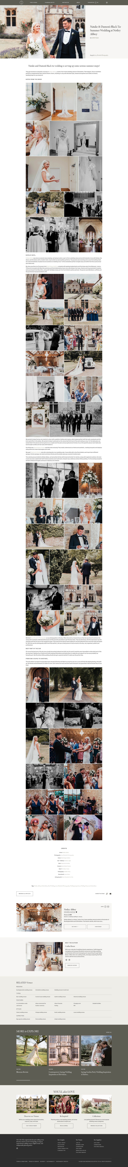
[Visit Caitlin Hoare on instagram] (69, 960)
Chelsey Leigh (67, 860)
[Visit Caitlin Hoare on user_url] (66, 960)
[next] (42, 929)
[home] (21, 2)
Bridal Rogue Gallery (51, 266)
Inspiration (61, 1146)
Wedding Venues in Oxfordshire (88, 886)
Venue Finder (61, 1142)
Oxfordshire (44, 886)
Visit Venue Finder (31, 1125)
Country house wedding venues (42, 996)
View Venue (98, 926)
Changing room (77, 1003)
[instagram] (106, 2)
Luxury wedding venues (79, 1012)
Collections (61, 1144)
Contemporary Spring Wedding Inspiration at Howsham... (60, 1073)
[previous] (36, 929)
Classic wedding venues (22, 1012)
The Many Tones (65, 869)
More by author (72, 965)
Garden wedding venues (60, 996)
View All (109, 1032)
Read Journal (64, 1125)
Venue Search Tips (63, 1148)
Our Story (79, 1148)
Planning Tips (61, 1150)
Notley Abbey (52, 71)
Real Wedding (51, 886)
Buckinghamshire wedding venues (24, 990)
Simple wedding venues (59, 1019)
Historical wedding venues (80, 996)
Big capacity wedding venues (23, 1019)
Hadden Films (67, 871)
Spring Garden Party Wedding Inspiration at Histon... (96, 1073)
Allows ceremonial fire (40, 1003)
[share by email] (110, 894)
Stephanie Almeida (36, 452)
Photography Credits (62, 1161)
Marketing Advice (81, 1150)
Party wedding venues (40, 1019)
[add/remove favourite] (105, 907)
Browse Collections (97, 1125)
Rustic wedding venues (59, 1012)
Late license (19, 1005)
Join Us (78, 1142)
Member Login (80, 1144)
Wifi (74, 1005)
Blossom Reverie (22, 1072)
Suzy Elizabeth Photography (101, 55)
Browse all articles (25, 893)
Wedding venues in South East (61, 990)
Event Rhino (67, 874)
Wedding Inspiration (75, 886)
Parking (56, 1005)
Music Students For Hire (67, 877)
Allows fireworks (58, 1003)
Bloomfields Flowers (39, 447)
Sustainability (51, 1161)
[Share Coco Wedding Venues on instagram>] (17, 1148)
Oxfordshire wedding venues (42, 990)
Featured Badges (81, 1152)
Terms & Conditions (22, 1161)
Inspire (18, 1069)
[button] (33, 2)
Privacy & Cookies (34, 1161)
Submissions (79, 1146)
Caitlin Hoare (95, 38)
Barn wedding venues (21, 996)
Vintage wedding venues (41, 1012)
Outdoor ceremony (39, 1005)
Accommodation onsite (21, 1003)
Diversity (42, 1161)
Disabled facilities (97, 1003)
